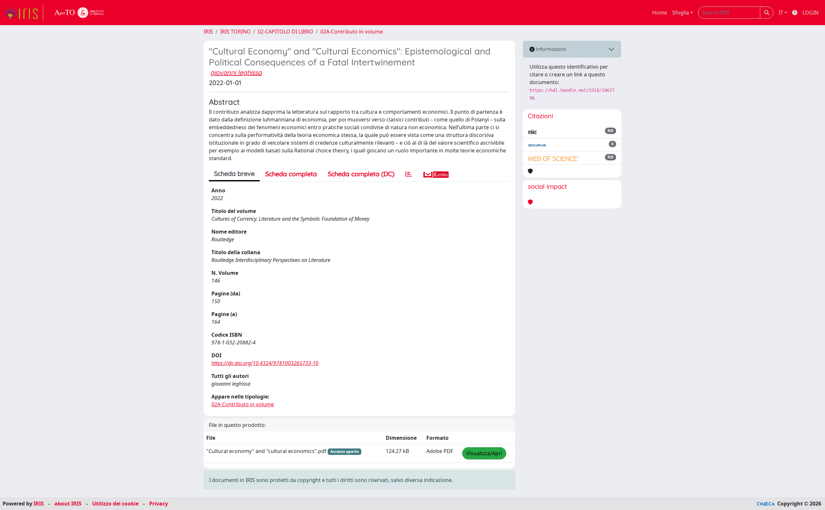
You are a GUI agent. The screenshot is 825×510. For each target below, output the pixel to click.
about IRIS (68, 503)
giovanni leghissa (236, 72)
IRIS (208, 31)
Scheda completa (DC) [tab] (361, 174)
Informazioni (550, 49)
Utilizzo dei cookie (115, 503)
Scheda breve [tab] (234, 173)
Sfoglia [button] (680, 12)
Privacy (158, 503)
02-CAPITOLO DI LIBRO (285, 31)
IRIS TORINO (235, 31)
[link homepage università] (79, 12)
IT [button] (781, 12)
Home (659, 12)
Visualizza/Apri (484, 453)
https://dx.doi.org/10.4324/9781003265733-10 (264, 363)
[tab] (408, 174)
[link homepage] (23, 12)
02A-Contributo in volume (351, 31)
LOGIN (810, 12)
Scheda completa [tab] (291, 174)
